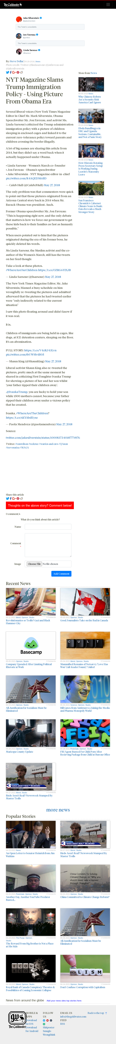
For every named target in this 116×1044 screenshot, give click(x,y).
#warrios (43, 443)
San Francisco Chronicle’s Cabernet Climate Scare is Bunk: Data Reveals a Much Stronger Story (90, 206)
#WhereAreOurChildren (21, 270)
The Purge (20, 938)
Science (73, 705)
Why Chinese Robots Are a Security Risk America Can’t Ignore (89, 99)
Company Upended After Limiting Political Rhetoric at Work (29, 666)
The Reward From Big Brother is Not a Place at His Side (30, 945)
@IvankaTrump (17, 391)
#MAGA (24, 447)
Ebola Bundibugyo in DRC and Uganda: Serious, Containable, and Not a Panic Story (90, 133)
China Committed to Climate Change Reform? (84, 897)
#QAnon (63, 443)
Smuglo (47, 1031)
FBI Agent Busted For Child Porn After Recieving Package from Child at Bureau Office (85, 753)
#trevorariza (12, 447)
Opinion (25, 617)
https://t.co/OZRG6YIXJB (54, 270)
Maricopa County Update (19, 751)
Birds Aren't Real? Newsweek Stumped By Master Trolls (29, 797)
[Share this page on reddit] (21, 72)
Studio (31, 617)
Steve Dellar (16, 61)
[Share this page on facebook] (11, 72)
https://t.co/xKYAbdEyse (22, 417)
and (51, 443)
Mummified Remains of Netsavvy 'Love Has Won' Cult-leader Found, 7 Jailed (84, 666)
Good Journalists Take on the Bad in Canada (84, 620)
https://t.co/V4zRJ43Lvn (40, 350)
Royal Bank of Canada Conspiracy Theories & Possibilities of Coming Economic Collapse (30, 989)
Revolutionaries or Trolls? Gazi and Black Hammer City (28, 622)
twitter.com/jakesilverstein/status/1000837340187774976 (43, 437)
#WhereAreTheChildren (32, 413)
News (38, 62)
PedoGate (74, 749)
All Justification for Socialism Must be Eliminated (26, 709)
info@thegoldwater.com (73, 1016)
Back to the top (96, 1012)
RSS (62, 1023)
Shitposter (48, 1027)
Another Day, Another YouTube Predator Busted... (28, 898)
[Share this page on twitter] (7, 72)
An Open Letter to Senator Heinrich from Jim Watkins (30, 855)
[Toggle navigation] (108, 5)
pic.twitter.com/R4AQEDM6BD (26, 178)
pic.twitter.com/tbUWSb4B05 (25, 354)
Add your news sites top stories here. (64, 1000)
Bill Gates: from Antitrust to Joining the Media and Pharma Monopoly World (85, 709)
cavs (55, 443)
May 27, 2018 (52, 185)
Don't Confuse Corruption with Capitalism (82, 987)
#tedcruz (34, 443)
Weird (18, 617)
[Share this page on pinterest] (17, 72)
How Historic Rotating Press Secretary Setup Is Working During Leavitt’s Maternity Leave (90, 168)
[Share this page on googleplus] (14, 72)
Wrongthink (49, 1034)
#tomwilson (21, 443)
